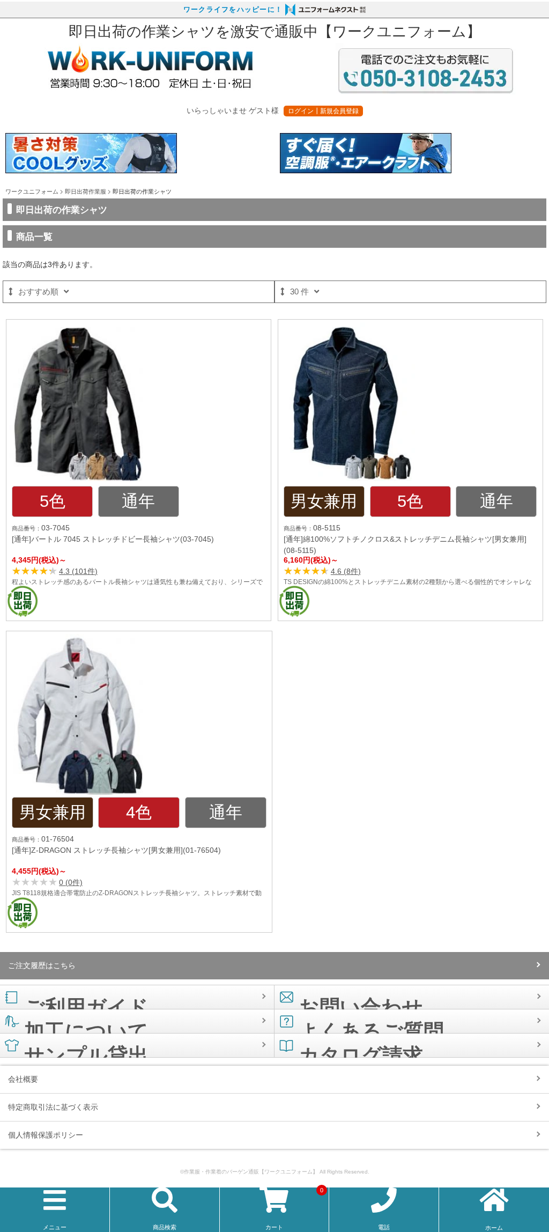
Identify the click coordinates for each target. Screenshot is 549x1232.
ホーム (494, 1227)
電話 (384, 1227)
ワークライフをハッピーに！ (233, 9)
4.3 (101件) (78, 571)
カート (294, 1208)
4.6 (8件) (346, 571)
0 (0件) (71, 882)
